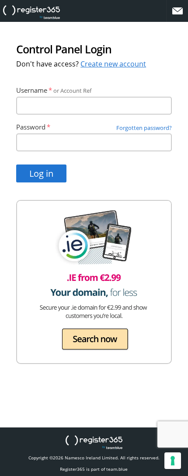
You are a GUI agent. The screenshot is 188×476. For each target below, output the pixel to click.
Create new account (113, 64)
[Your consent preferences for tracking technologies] (172, 460)
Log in (41, 173)
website (31, 12)
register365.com (94, 442)
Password (30, 126)
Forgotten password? (144, 128)
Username (31, 90)
